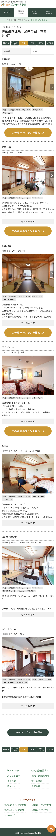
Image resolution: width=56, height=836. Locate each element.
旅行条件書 (36, 781)
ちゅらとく (10, 815)
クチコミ (50, 43)
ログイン (11, 786)
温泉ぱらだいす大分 (14, 810)
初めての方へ (13, 770)
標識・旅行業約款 (40, 775)
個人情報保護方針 (40, 770)
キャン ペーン (49, 12)
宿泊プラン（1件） (15, 43)
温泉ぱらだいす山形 (41, 810)
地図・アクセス (41, 43)
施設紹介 (6, 43)
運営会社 (35, 786)
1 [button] (26, 104)
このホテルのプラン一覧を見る (28, 732)
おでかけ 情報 (35, 12)
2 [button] (29, 104)
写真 (32, 43)
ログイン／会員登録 (39, 20)
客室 (23, 43)
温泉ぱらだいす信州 (41, 805)
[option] (28, 87)
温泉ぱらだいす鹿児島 (15, 805)
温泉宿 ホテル (21, 12)
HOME (7, 12)
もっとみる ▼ (28, 221)
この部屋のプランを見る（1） (28, 132)
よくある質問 (13, 775)
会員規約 (11, 781)
